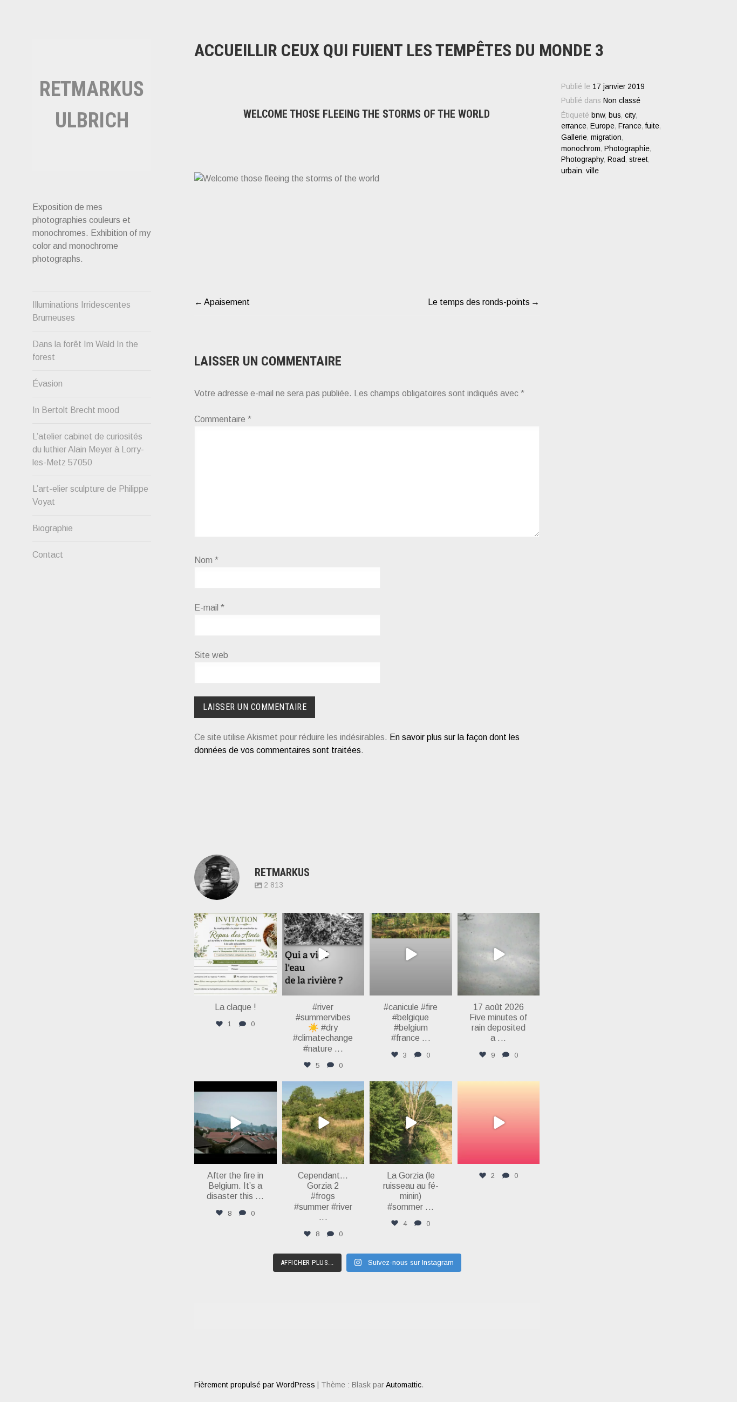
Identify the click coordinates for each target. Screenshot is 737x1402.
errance (573, 126)
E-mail (209, 607)
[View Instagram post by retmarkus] (267, 985)
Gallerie (574, 137)
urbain (571, 171)
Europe (602, 126)
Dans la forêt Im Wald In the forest (85, 351)
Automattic (403, 1384)
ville (592, 171)
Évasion (47, 383)
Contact (47, 554)
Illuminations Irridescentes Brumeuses (81, 311)
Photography (582, 159)
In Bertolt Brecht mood (75, 410)
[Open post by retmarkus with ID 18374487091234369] (499, 1122)
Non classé (621, 101)
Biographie (52, 528)
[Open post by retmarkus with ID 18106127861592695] (235, 1122)
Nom (206, 560)
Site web (211, 655)
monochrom (580, 149)
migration (606, 137)
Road (616, 159)
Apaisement (227, 302)
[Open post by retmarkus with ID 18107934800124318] (235, 954)
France (630, 126)
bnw (598, 115)
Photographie (627, 149)
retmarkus (235, 922)
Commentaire (222, 419)
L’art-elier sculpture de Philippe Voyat (90, 495)
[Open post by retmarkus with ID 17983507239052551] (411, 1122)
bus (615, 115)
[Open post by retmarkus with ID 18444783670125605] (323, 954)
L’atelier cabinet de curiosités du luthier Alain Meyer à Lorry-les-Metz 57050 (88, 449)
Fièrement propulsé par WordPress (254, 1384)
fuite (652, 126)
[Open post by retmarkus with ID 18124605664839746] (411, 954)
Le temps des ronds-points (479, 302)
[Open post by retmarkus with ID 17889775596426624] (499, 954)
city (630, 115)
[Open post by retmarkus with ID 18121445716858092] (323, 1122)
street (638, 159)
